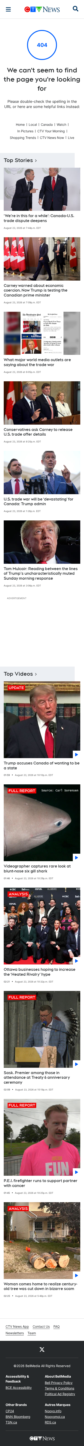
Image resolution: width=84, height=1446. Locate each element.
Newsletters (15, 1333)
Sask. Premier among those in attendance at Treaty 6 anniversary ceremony (37, 1078)
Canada (47, 124)
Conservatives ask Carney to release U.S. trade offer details (38, 432)
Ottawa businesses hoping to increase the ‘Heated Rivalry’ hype (39, 972)
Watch (61, 124)
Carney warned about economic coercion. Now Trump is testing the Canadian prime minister (35, 290)
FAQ (56, 1326)
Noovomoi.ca (55, 1417)
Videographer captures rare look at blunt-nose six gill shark (37, 868)
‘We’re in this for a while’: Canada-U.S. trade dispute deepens (39, 218)
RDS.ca (50, 1422)
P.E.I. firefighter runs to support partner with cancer (40, 1183)
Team (32, 1333)
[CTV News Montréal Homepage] (42, 9)
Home (20, 124)
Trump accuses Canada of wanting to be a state (42, 765)
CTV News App (17, 1326)
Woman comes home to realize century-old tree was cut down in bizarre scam (40, 1286)
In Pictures (25, 131)
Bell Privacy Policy (59, 1383)
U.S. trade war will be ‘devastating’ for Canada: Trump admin (39, 501)
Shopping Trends (23, 138)
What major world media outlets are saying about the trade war (37, 362)
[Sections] (8, 9)
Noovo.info (53, 1411)
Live (71, 138)
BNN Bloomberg (18, 1417)
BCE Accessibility (19, 1388)
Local (33, 124)
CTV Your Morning (51, 131)
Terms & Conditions (59, 1388)
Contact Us (41, 1326)
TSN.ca (11, 1422)
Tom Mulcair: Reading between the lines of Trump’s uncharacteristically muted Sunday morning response (41, 574)
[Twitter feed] (42, 1349)
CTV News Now (52, 138)
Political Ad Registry (60, 1394)
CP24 (10, 1411)
